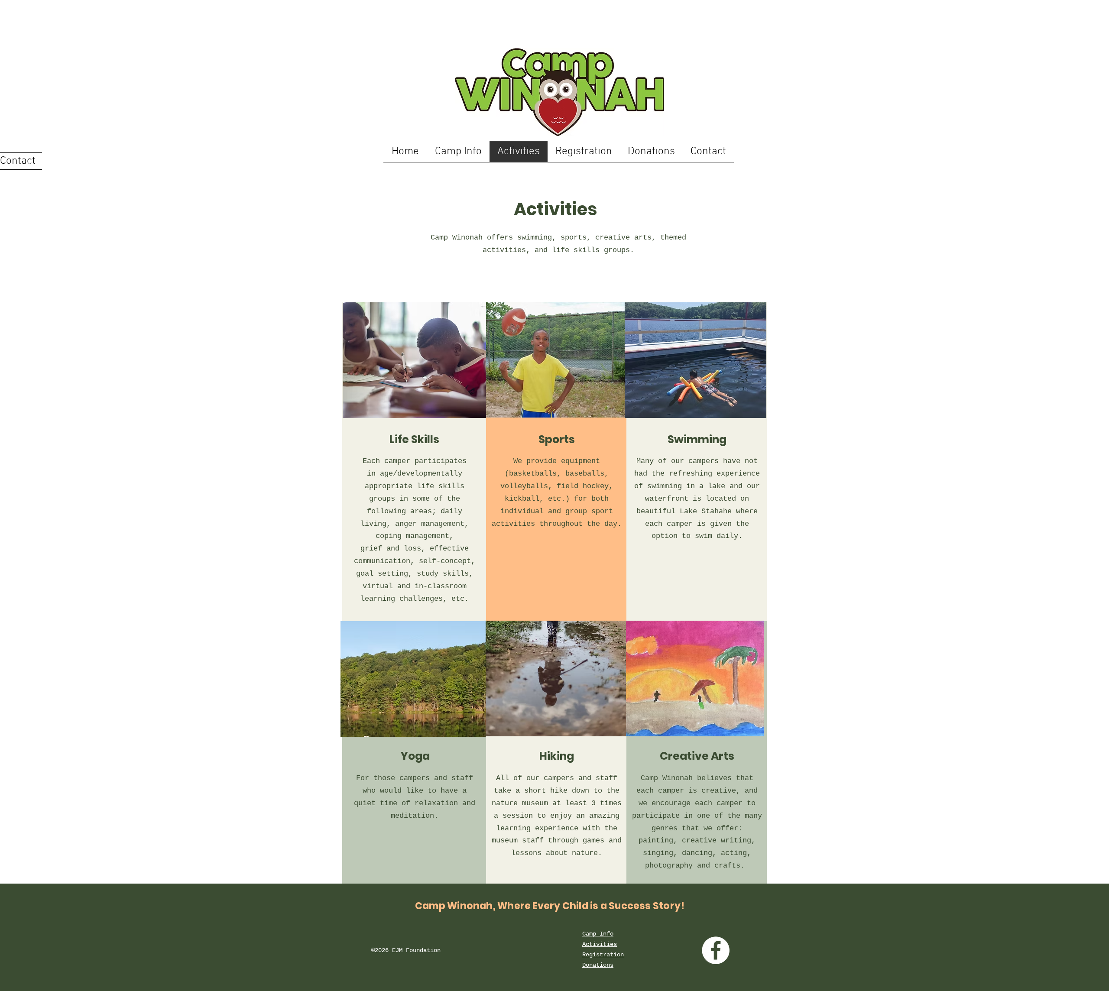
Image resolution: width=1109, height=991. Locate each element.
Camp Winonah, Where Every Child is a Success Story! (549, 906)
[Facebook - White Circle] (716, 950)
